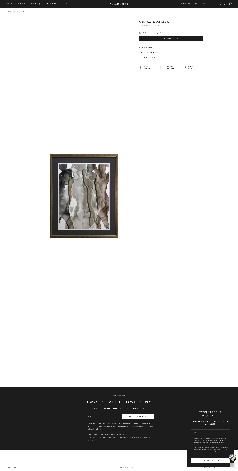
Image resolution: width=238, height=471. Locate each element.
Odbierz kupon (210, 460)
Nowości (21, 4)
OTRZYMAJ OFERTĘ (171, 39)
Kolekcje (36, 4)
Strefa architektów (57, 4)
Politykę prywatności (120, 434)
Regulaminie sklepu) (96, 429)
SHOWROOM (184, 4)
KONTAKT (200, 4)
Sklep (9, 4)
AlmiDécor (9, 11)
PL (211, 4)
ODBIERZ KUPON (137, 416)
